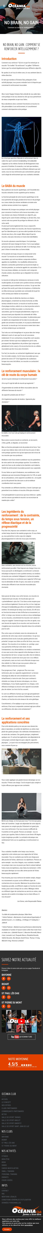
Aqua (4, 1162)
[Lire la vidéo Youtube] (21, 1021)
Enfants (5, 1177)
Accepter (7, 1229)
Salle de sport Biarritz (11, 1123)
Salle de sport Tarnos (11, 1117)
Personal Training (9, 1174)
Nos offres (6, 1105)
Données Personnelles (11, 1203)
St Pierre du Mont (9, 1146)
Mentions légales (9, 1197)
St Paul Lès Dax (8, 1143)
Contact (5, 1191)
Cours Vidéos (7, 1180)
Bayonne (5, 1137)
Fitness (5, 1156)
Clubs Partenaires (9, 1108)
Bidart (4, 1140)
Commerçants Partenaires (13, 1111)
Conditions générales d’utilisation (16, 1200)
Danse (4, 1165)
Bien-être (5, 1159)
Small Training (8, 1171)
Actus (4, 1114)
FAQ (3, 1194)
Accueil (5, 1099)
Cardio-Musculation (10, 1168)
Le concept (6, 1102)
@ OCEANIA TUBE (25, 1037)
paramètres (29, 1225)
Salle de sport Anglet (11, 1120)
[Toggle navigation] (4, 6)
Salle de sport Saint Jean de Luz (15, 1126)
